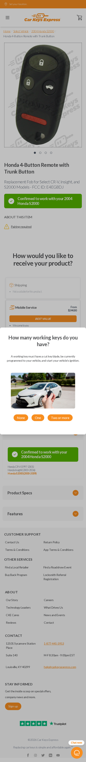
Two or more (60, 418)
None (21, 418)
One (38, 418)
